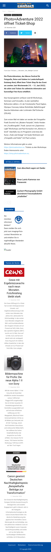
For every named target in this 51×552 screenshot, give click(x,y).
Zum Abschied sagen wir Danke (31, 168)
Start (4, 11)
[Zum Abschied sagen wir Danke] (10, 175)
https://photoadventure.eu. (14, 147)
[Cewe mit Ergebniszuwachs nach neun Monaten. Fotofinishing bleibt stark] (14, 272)
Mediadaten (22, 545)
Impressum (12, 545)
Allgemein (11, 11)
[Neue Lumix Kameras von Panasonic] (10, 181)
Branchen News (16, 15)
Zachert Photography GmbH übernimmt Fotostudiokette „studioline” (29, 194)
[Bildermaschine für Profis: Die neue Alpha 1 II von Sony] (14, 361)
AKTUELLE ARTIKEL (12, 162)
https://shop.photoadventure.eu (16, 153)
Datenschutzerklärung (35, 545)
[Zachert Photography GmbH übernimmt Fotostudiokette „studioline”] (10, 192)
